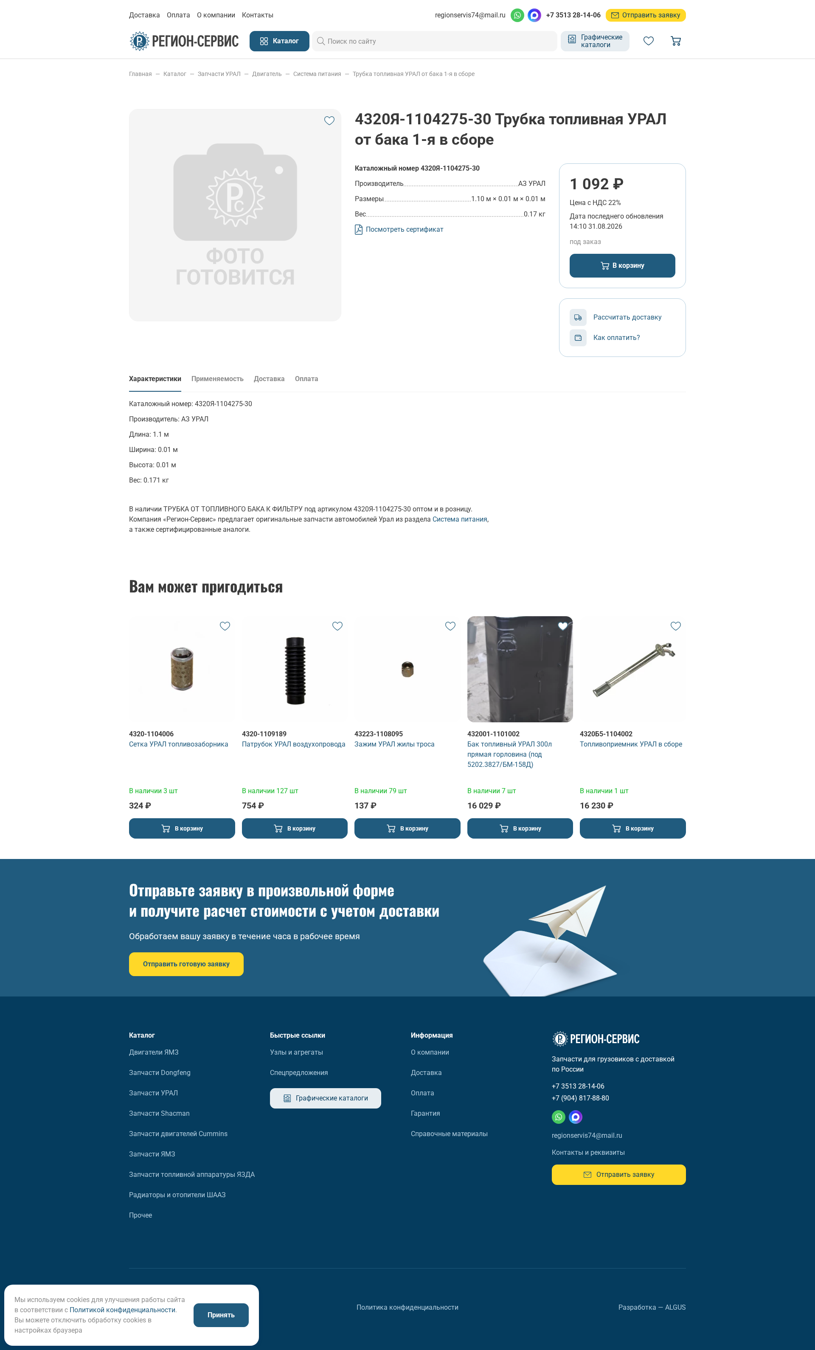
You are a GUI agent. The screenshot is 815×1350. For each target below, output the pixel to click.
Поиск (321, 41)
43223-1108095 (378, 734)
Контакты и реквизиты (588, 1152)
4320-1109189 (264, 734)
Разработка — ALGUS (652, 1307)
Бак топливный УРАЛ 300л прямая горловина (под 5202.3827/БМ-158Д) (509, 754)
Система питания (460, 519)
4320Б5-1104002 (606, 734)
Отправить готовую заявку (186, 964)
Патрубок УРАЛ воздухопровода (294, 744)
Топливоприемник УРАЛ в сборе (631, 744)
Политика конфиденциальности (407, 1307)
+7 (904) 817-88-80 (580, 1098)
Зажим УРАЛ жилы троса (394, 744)
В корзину (628, 265)
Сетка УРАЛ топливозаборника (178, 744)
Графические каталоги (601, 41)
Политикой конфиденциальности (122, 1310)
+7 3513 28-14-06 (573, 15)
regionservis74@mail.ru (470, 15)
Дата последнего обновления (616, 216)
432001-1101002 (493, 734)
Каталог (286, 41)
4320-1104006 (151, 734)
